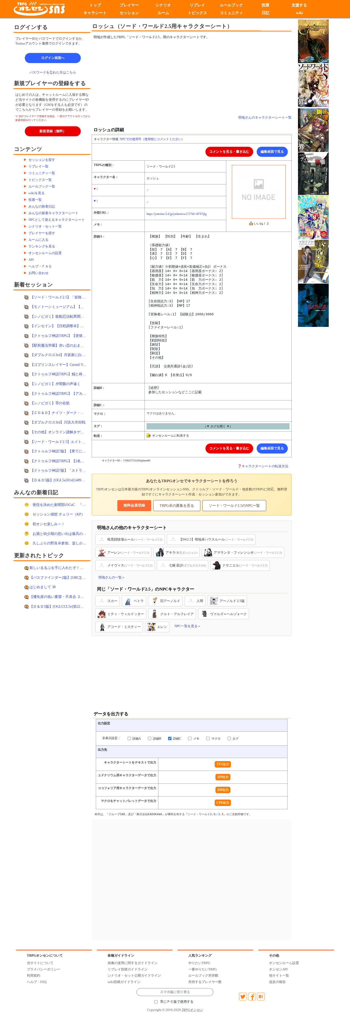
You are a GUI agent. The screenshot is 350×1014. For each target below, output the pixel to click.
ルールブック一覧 (41, 186)
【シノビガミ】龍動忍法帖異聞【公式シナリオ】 (69, 316)
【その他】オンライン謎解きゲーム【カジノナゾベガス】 (76, 432)
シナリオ (163, 5)
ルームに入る (38, 240)
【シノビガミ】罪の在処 (50, 403)
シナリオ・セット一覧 (45, 226)
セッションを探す (41, 160)
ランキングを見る (41, 246)
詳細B (156, 738)
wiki (299, 13)
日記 (265, 13)
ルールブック (231, 5)
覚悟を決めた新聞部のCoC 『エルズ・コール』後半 (75, 505)
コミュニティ (231, 13)
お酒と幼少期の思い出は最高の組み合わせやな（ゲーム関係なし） (86, 534)
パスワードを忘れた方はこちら (52, 72)
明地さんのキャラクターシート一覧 (265, 117)
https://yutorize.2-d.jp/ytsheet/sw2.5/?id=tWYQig (177, 214)
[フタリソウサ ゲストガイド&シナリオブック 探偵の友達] (313, 261)
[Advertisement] (149, 77)
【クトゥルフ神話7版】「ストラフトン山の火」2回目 (73, 470)
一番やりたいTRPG (202, 969)
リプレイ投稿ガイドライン (128, 969)
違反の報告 (277, 982)
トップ (95, 5)
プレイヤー (129, 5)
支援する (299, 5)
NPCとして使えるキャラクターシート (56, 220)
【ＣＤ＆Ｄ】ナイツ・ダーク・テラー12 (62, 413)
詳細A (136, 738)
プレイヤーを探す (41, 233)
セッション (129, 13)
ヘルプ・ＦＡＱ (40, 266)
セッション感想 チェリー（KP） (59, 514)
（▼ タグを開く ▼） (218, 426)
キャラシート (95, 13)
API (31, 260)
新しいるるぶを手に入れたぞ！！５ (58, 568)
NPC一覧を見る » (187, 626)
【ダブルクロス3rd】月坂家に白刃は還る (63, 355)
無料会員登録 (134, 505)
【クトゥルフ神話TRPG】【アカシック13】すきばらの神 (76, 393)
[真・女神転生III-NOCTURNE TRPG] (313, 305)
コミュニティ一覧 (41, 173)
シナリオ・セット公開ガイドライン (134, 975)
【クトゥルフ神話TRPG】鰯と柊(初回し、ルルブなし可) (75, 374)
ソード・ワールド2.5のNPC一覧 (234, 506)
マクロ (216, 738)
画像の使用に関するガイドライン (133, 963)
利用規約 (33, 975)
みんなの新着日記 (41, 206)
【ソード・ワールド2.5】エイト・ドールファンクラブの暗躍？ (81, 442)
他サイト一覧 (279, 975)
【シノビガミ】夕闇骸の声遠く (55, 384)
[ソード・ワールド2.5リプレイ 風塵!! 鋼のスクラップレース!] (313, 130)
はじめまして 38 (42, 587)
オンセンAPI (278, 969)
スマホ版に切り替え (175, 992)
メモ (195, 738)
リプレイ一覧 (38, 166)
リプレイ (197, 5)
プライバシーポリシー (43, 969)
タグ (235, 738)
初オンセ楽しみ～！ (49, 524)
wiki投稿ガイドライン (124, 982)
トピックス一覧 (40, 180)
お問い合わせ (38, 273)
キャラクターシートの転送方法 (265, 466)
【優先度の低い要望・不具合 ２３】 (58, 597)
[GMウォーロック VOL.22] (313, 217)
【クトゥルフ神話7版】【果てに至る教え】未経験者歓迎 (76, 451)
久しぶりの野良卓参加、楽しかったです (65, 543)
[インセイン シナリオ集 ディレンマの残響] (313, 173)
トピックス (197, 13)
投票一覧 (35, 200)
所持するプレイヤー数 (205, 982)
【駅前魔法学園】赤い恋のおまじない (60, 345)
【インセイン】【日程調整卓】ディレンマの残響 (69, 326)
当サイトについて (40, 963)
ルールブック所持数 (203, 975)
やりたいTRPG (199, 963)
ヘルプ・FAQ (36, 982)
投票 (265, 5)
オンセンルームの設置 (45, 253)
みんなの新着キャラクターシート (53, 213)
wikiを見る (36, 193)
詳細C (176, 738)
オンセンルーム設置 (284, 963)
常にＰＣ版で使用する (176, 1001)
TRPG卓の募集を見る (177, 506)
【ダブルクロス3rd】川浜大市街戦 (57, 422)
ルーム (163, 13)
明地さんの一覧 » (111, 577)
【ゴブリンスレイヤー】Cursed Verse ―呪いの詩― (70, 365)
